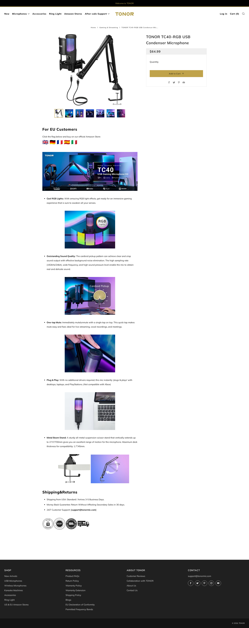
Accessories (39, 13)
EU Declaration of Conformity (80, 604)
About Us (131, 585)
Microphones (19, 13)
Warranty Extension (75, 590)
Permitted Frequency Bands (79, 609)
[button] (58, 113)
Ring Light (55, 13)
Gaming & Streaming (108, 28)
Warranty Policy (74, 585)
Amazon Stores (73, 13)
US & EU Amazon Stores (16, 604)
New (6, 13)
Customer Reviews (136, 576)
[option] (90, 70)
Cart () (234, 13)
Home (93, 28)
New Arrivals (10, 576)
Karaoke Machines (13, 590)
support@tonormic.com (199, 576)
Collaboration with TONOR (140, 580)
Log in (223, 13)
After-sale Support (96, 13)
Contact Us (132, 590)
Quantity (154, 61)
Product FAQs (72, 576)
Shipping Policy (73, 595)
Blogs (68, 599)
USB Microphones (13, 580)
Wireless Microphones (15, 585)
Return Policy (72, 580)
